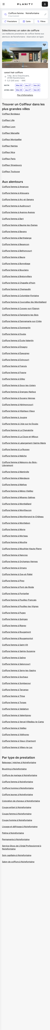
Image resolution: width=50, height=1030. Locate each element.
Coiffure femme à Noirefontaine (17, 781)
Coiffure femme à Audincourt (16, 206)
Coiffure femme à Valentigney (16, 715)
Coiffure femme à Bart (13, 218)
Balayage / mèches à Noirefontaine (19, 762)
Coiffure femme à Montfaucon (17, 510)
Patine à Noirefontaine (13, 833)
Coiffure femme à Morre (13, 529)
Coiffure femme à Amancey (15, 186)
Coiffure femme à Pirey (13, 580)
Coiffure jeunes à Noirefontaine (17, 794)
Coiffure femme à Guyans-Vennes (18, 398)
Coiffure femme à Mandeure (15, 478)
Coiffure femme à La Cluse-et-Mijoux (20, 436)
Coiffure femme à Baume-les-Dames (20, 225)
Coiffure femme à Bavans (14, 231)
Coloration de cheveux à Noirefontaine (21, 801)
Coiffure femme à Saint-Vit (15, 645)
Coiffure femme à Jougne (14, 417)
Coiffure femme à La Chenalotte (17, 430)
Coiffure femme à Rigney (14, 625)
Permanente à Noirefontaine (15, 839)
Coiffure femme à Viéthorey (15, 734)
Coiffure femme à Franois (14, 366)
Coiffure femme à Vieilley (14, 728)
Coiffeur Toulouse (11, 171)
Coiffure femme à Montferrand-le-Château (23, 516)
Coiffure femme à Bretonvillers (17, 276)
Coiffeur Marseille (10, 133)
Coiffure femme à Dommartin (16, 327)
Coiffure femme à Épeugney (15, 353)
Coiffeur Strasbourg (12, 165)
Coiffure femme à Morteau (15, 536)
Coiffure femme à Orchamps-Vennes (20, 561)
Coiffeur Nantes (10, 146)
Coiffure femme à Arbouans (15, 193)
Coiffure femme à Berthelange (16, 238)
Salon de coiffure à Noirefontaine (18, 861)
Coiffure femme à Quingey (15, 619)
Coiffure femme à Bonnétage (16, 263)
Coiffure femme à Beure (13, 257)
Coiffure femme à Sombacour (16, 683)
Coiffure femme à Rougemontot (17, 638)
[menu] (3, 4)
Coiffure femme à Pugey (14, 612)
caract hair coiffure (13, 72)
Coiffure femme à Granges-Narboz (19, 391)
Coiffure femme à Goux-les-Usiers (19, 385)
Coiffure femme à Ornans (14, 568)
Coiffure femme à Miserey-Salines (18, 497)
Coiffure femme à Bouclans (15, 270)
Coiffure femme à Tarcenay (15, 689)
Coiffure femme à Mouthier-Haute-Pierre (22, 548)
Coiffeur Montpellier (12, 139)
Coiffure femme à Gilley (13, 379)
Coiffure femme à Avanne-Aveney (18, 212)
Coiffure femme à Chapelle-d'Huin (18, 283)
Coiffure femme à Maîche (14, 456)
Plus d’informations (25, 95)
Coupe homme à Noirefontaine (17, 820)
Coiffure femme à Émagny (14, 347)
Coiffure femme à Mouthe (14, 542)
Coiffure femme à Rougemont (16, 632)
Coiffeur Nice (8, 152)
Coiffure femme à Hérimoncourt (17, 404)
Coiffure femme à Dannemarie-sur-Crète (22, 321)
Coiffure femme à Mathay (14, 484)
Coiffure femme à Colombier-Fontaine (20, 295)
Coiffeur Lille (8, 120)
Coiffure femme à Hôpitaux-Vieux (18, 411)
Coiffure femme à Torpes (14, 702)
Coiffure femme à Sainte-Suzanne (18, 651)
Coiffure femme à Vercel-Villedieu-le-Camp (23, 721)
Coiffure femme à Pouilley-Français (19, 600)
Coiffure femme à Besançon (15, 244)
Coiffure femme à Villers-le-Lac (17, 747)
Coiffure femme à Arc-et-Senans (18, 199)
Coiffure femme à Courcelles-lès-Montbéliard (24, 302)
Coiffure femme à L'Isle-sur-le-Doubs (20, 424)
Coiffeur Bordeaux (11, 114)
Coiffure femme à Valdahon (15, 709)
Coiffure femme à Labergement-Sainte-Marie (24, 443)
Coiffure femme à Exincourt (15, 359)
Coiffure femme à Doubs (14, 334)
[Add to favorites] (44, 45)
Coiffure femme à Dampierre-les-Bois (20, 315)
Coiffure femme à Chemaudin (16, 289)
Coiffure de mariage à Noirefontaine (19, 775)
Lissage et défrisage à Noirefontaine (19, 826)
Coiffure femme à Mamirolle (15, 471)
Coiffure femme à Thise (13, 696)
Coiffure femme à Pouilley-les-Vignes (20, 606)
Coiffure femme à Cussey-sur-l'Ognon (20, 308)
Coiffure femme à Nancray (15, 555)
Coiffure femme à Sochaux (15, 677)
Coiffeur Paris (9, 158)
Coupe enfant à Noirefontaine (16, 807)
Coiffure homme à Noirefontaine (18, 788)
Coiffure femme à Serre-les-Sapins (19, 670)
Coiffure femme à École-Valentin (18, 340)
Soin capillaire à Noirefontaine (16, 855)
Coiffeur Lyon (8, 126)
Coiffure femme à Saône (14, 657)
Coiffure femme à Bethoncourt (17, 250)
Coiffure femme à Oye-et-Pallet (17, 574)
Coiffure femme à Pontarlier (15, 593)
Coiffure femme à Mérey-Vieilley (17, 491)
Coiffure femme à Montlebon (16, 523)
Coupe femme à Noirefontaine (16, 813)
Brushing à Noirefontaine (14, 769)
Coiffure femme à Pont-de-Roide (18, 587)
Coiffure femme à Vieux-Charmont (19, 741)
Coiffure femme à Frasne (14, 372)
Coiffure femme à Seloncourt (16, 664)
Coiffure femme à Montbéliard (16, 504)
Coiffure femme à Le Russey (15, 449)
